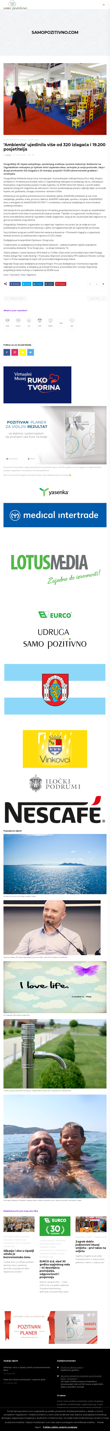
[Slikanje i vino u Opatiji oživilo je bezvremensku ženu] (18, 1224)
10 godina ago (33, 140)
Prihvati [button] (100, 1422)
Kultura (25, 1237)
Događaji (8, 1237)
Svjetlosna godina (70, 1370)
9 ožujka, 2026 (9, 1246)
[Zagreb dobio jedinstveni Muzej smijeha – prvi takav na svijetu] (91, 1224)
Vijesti (23, 140)
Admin (8, 155)
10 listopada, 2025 (46, 1257)
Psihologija (20, 1240)
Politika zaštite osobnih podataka (60, 1427)
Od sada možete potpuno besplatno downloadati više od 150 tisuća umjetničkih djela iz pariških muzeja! (82, 1384)
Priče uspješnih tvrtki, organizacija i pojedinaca (53, 1247)
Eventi (17, 1237)
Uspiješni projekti (49, 1254)
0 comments (20, 155)
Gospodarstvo (11, 140)
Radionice (8, 1243)
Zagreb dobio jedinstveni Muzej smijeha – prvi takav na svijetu (91, 1246)
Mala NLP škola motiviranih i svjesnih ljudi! (24, 1379)
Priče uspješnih (47, 1244)
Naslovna (8, 1240)
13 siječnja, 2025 (100, 1237)
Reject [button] (38, 1427)
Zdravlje (26, 1243)
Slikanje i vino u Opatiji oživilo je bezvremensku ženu (26, 1368)
